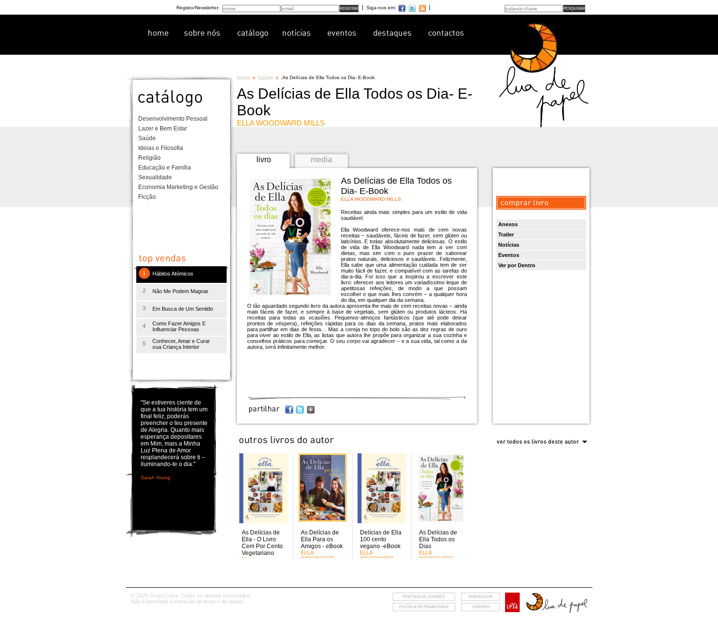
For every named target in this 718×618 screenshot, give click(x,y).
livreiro (480, 607)
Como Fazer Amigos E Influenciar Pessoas (179, 326)
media (321, 159)
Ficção (147, 196)
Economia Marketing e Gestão (178, 187)
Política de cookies (423, 597)
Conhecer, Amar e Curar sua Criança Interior (181, 344)
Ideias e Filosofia (160, 148)
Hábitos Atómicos (172, 274)
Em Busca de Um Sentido (182, 309)
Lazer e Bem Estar (162, 128)
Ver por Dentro (516, 265)
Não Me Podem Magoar (180, 291)
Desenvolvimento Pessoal (173, 118)
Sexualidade (155, 177)
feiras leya (480, 597)
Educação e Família (164, 167)
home (243, 78)
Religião (149, 157)
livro (263, 159)
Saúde (147, 138)
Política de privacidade (424, 607)
